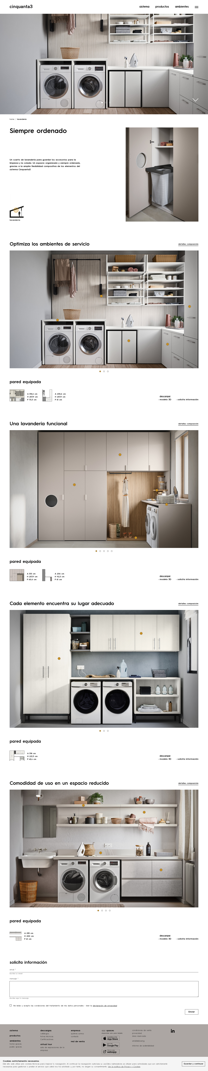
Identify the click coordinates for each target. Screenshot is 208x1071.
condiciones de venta (141, 1030)
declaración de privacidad (105, 1006)
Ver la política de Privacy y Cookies (124, 1067)
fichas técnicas (46, 1037)
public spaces (16, 1047)
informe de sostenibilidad (143, 1046)
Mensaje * (14, 979)
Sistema (144, 6)
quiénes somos (77, 1034)
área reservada (139, 1036)
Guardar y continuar (193, 1064)
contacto (74, 1037)
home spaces (15, 1044)
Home (12, 119)
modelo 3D (165, 400)
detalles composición (188, 244)
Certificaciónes (46, 1039)
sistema (14, 1031)
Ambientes (182, 6)
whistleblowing (138, 1041)
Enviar (191, 1012)
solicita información (188, 400)
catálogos (44, 1034)
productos (15, 1036)
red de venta (78, 1041)
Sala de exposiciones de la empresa (52, 1049)
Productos (162, 6)
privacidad (137, 1033)
